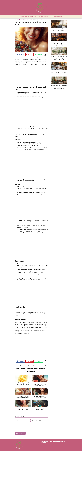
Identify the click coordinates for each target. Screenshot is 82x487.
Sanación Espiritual (24, 16)
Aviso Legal (48, 441)
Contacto (43, 441)
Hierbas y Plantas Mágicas (56, 16)
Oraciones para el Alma (43, 16)
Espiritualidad (33, 16)
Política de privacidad (56, 441)
